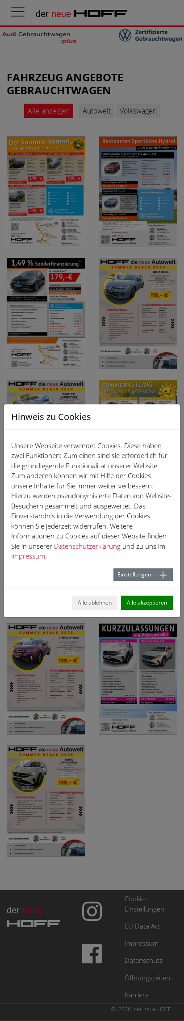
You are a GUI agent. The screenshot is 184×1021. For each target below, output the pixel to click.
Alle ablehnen (95, 602)
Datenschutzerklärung (87, 546)
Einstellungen (134, 574)
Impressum (28, 555)
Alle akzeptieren (147, 602)
